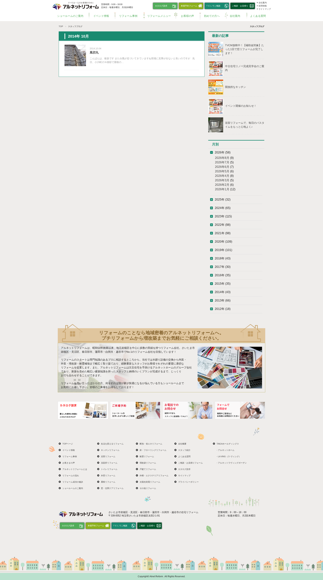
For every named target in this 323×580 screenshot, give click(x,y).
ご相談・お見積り (240, 6)
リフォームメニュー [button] (159, 15)
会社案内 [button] (235, 15)
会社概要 (182, 444)
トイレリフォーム (109, 469)
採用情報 (263, 6)
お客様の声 (187, 15)
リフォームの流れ (70, 475)
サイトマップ (265, 9)
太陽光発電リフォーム (150, 482)
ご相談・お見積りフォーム (190, 463)
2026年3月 (222, 180)
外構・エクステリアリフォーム (154, 475)
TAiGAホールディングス (228, 444)
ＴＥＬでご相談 (213, 6)
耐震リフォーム (147, 456)
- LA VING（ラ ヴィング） (229, 456)
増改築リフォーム (148, 463)
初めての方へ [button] (212, 15)
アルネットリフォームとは (74, 469)
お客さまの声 (68, 463)
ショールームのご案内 (70, 15)
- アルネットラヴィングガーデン (232, 463)
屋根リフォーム (108, 482)
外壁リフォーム (108, 475)
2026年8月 (222, 157)
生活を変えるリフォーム (112, 444)
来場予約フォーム (189, 6)
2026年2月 (222, 184)
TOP (61, 26)
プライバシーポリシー (188, 482)
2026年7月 (222, 162)
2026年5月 (222, 171)
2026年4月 (222, 175)
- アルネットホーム (225, 450)
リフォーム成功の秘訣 (72, 482)
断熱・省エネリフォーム (151, 444)
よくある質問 (258, 15)
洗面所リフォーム (109, 463)
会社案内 (263, 2)
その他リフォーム (148, 488)
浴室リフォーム (108, 456)
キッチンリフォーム (110, 450)
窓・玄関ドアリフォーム (112, 488)
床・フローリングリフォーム (153, 450)
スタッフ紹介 (184, 450)
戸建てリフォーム (148, 469)
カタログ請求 (161, 6)
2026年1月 (222, 189)
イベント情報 (101, 15)
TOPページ (67, 444)
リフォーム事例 (128, 15)
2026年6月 (222, 166)
